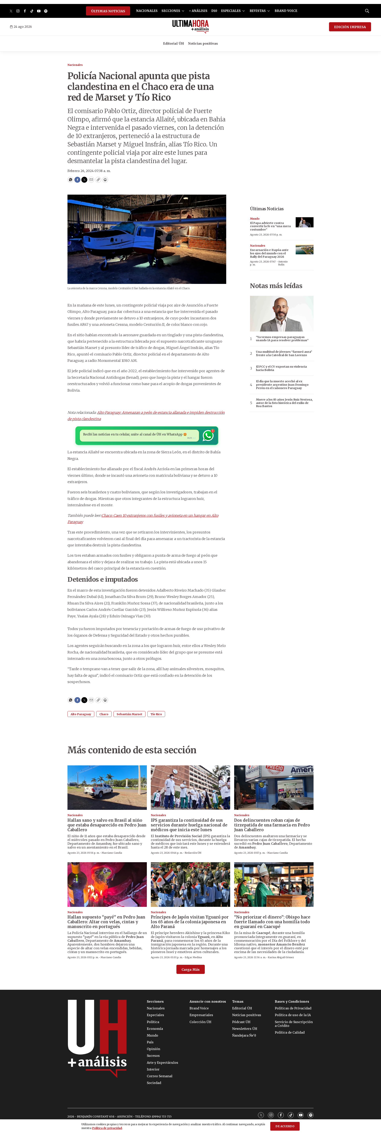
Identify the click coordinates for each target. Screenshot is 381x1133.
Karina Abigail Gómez (281, 957)
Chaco (103, 714)
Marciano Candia (112, 852)
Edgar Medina (193, 957)
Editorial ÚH (173, 43)
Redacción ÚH (193, 852)
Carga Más (191, 970)
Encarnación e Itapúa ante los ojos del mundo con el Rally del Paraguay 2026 (269, 253)
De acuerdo (284, 1126)
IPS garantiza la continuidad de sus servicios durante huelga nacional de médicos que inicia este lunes (189, 825)
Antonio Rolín (283, 263)
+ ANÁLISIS (198, 11)
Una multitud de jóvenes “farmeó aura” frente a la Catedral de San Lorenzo (284, 353)
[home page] (190, 27)
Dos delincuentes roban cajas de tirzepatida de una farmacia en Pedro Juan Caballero (272, 825)
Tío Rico (156, 714)
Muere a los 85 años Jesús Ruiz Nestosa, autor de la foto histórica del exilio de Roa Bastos (284, 403)
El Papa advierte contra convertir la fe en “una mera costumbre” (270, 226)
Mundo (255, 218)
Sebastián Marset (129, 714)
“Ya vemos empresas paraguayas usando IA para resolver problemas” (282, 338)
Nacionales (75, 65)
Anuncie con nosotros (208, 1001)
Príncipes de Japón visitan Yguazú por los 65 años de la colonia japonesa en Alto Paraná (190, 922)
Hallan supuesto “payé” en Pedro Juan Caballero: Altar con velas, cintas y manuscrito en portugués (106, 922)
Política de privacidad (107, 1128)
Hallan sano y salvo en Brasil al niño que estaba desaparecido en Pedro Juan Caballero (106, 825)
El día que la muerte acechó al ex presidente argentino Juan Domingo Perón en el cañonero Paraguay (282, 385)
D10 (214, 11)
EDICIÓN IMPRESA (350, 27)
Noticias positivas (203, 43)
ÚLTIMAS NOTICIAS (108, 11)
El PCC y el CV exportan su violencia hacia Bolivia (281, 368)
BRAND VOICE (286, 11)
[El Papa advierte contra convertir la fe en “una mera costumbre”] (305, 222)
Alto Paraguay (81, 714)
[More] (183, 11)
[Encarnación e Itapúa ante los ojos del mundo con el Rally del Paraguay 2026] (305, 249)
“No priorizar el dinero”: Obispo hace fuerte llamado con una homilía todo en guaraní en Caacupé (272, 922)
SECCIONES (171, 11)
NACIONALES (147, 11)
